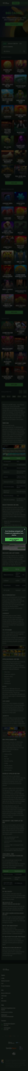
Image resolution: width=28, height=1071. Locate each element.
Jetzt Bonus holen (14, 540)
